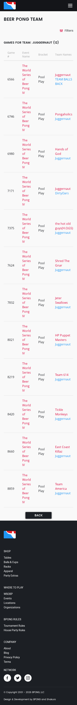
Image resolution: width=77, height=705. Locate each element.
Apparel (8, 571)
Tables (7, 557)
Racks (7, 566)
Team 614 (61, 375)
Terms (7, 661)
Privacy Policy (12, 657)
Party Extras (11, 575)
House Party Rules (14, 630)
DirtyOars (62, 193)
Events (8, 598)
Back (39, 515)
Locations (9, 602)
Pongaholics (63, 114)
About (7, 648)
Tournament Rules (14, 625)
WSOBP (8, 593)
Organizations (12, 607)
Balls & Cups (11, 562)
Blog (6, 652)
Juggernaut (63, 75)
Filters (69, 30)
